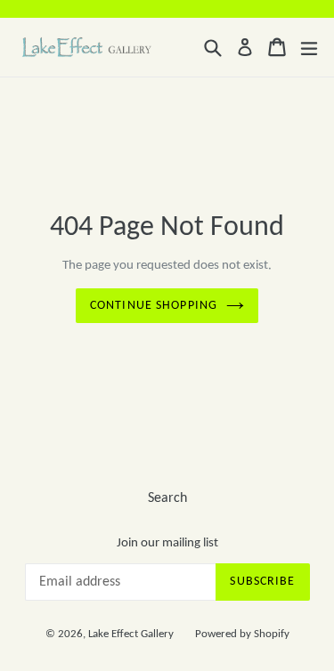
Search (167, 498)
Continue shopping (153, 305)
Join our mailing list (167, 543)
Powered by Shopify (242, 634)
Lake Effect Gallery (131, 634)
